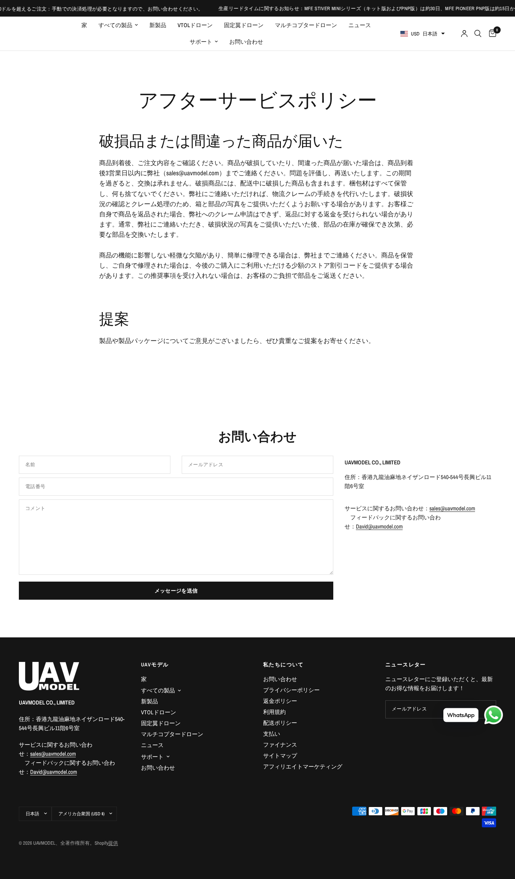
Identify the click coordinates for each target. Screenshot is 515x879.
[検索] (478, 34)
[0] (490, 34)
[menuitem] (84, 25)
